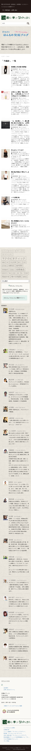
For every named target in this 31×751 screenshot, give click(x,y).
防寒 (26, 153)
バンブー (21, 72)
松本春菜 (17, 612)
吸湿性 (21, 179)
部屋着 (14, 75)
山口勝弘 (17, 407)
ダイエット (12, 251)
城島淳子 (18, 644)
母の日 (14, 99)
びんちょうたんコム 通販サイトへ (14, 298)
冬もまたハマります (17, 150)
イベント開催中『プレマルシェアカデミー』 (15, 731)
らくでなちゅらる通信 (9, 727)
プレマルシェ (24, 130)
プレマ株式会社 (6, 10)
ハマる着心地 (15, 197)
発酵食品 (11, 266)
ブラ (24, 180)
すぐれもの (23, 69)
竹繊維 (17, 102)
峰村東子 (17, 657)
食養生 (25, 277)
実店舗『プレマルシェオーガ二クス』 (13, 733)
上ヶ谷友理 (17, 431)
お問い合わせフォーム (9, 689)
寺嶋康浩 (17, 450)
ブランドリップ (17, 104)
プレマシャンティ (7, 254)
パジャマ (26, 99)
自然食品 (20, 269)
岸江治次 (17, 364)
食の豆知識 (16, 277)
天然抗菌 (21, 226)
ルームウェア (20, 75)
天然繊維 (15, 153)
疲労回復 (4, 265)
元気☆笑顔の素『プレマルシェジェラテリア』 (15, 735)
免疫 (7, 262)
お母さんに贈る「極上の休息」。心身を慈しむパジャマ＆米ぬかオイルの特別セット (20, 94)
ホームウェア (24, 202)
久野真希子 (16, 349)
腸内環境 (19, 266)
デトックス (20, 251)
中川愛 (15, 516)
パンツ (20, 70)
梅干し (19, 262)
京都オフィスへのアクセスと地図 (13, 706)
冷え (20, 157)
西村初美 (17, 499)
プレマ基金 (6, 741)
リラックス (15, 70)
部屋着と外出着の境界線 (18, 67)
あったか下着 (21, 153)
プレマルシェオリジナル (21, 128)
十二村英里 (18, 580)
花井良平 (17, 392)
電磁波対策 (5, 277)
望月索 (15, 540)
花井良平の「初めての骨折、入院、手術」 (12, 273)
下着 (20, 155)
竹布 (27, 182)
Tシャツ (21, 180)
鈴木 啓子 (16, 597)
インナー (18, 202)
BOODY (23, 73)
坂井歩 (15, 482)
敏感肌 (14, 157)
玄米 (24, 262)
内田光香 (16, 557)
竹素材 (21, 132)
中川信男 (17, 309)
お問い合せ (14, 10)
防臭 (20, 182)
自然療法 (12, 270)
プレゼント (14, 101)
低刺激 (17, 179)
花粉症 (26, 273)
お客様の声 (6, 729)
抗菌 (19, 177)
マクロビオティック (13, 258)
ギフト (21, 102)
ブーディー (18, 201)
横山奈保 (16, 379)
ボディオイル (20, 99)
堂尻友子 (17, 629)
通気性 (17, 72)
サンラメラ (5, 251)
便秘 (3, 262)
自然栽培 (5, 270)
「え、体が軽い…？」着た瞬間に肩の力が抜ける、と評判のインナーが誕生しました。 (20, 123)
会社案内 (6, 687)
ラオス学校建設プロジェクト (11, 739)
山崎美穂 (16, 418)
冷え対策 (13, 262)
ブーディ (18, 73)
